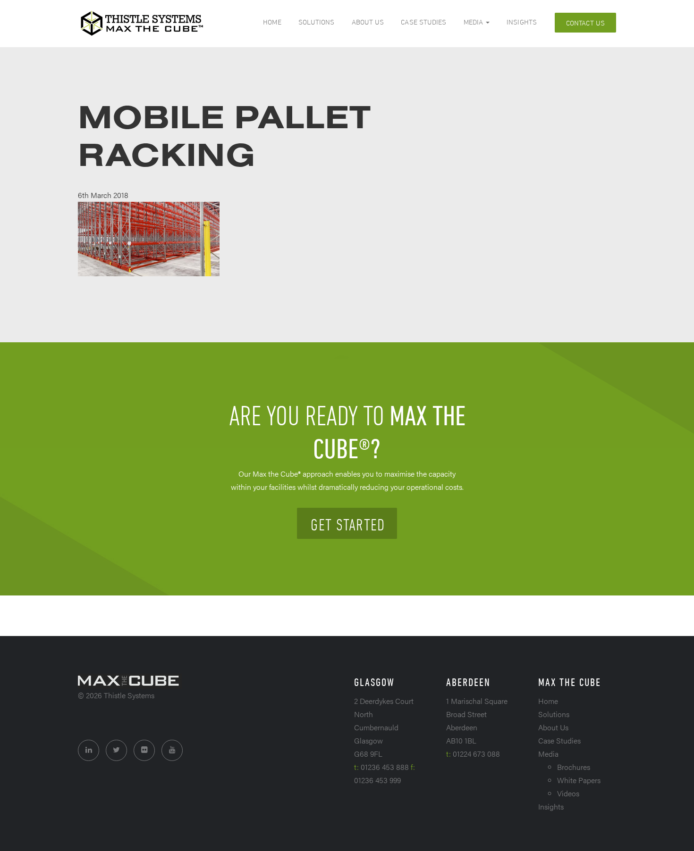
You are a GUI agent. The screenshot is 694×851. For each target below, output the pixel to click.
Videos (568, 793)
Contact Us (585, 23)
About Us (368, 22)
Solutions (316, 22)
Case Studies (423, 22)
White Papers (579, 780)
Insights (522, 22)
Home (272, 22)
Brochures (573, 766)
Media (474, 22)
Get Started (348, 524)
